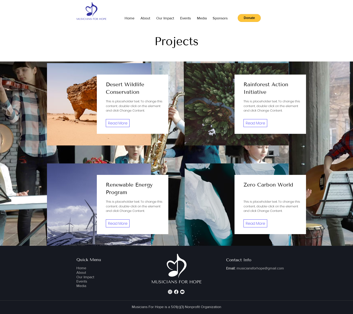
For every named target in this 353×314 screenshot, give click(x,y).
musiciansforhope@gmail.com (260, 268)
